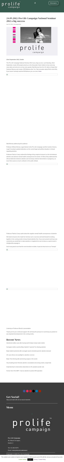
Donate (53, 3)
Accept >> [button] (30, 459)
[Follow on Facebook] (24, 391)
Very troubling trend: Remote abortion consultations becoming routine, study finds (28, 362)
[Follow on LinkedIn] (36, 391)
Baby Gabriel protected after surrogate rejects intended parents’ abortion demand (28, 351)
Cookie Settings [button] (23, 459)
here (40, 71)
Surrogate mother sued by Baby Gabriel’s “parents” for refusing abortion (26, 347)
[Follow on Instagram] (27, 391)
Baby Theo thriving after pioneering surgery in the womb (21, 359)
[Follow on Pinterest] (30, 391)
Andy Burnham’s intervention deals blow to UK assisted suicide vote (25, 367)
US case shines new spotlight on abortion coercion (20, 355)
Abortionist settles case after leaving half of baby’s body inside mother (25, 343)
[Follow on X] (33, 391)
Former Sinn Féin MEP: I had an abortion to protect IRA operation (24, 370)
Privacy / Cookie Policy (40, 459)
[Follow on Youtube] (40, 391)
